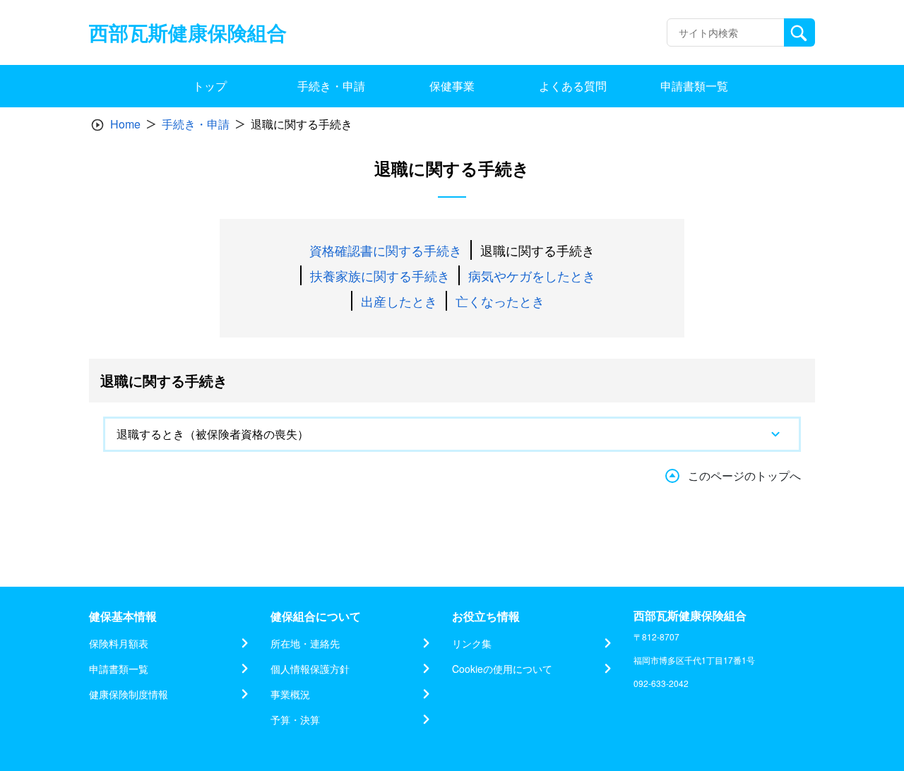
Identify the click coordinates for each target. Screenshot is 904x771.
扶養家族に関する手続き (380, 275)
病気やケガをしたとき (531, 275)
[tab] (452, 434)
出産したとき (399, 301)
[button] (452, 434)
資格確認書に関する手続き (385, 250)
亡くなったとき (500, 301)
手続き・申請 (196, 124)
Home (125, 124)
